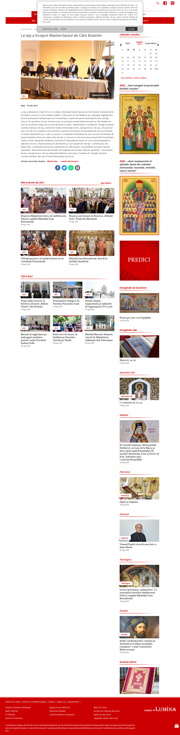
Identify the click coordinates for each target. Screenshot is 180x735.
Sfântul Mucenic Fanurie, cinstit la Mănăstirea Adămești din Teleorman (99, 337)
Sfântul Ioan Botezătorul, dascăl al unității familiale (88, 260)
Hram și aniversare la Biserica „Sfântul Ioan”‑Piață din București (91, 218)
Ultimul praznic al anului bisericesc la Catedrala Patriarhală (42, 260)
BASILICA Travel (100, 707)
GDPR (63, 29)
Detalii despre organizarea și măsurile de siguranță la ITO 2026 (98, 304)
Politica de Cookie (50, 29)
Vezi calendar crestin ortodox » (134, 78)
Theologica (125, 559)
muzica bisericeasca (69, 161)
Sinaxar (124, 414)
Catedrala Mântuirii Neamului (61, 714)
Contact (51, 701)
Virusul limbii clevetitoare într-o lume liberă (138, 546)
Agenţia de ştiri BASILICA (59, 707)
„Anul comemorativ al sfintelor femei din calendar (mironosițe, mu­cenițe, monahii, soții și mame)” (138, 166)
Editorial (124, 514)
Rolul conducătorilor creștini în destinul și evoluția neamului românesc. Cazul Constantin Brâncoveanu (137, 645)
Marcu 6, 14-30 (128, 360)
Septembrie (151, 43)
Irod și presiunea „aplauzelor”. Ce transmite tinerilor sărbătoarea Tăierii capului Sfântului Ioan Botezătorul (138, 594)
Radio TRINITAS (11, 711)
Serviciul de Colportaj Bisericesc (107, 711)
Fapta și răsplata (129, 502)
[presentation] (120, 43)
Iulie (128, 43)
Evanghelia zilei (128, 330)
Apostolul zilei (127, 372)
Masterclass (52, 161)
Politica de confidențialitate (34, 701)
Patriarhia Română (57, 711)
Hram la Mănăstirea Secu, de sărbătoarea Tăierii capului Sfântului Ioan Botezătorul (43, 219)
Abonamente (73, 701)
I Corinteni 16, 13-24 (131, 402)
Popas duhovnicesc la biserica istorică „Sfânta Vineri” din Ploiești (34, 304)
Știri (23, 96)
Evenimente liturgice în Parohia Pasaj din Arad (66, 302)
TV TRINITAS (10, 714)
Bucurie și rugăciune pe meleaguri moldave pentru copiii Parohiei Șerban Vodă (34, 339)
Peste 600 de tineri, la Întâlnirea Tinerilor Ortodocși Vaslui (65, 337)
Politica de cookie (12, 701)
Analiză (124, 610)
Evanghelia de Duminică (133, 287)
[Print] (77, 167)
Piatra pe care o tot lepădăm (135, 318)
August (139, 43)
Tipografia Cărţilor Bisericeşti (106, 718)
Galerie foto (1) (100, 95)
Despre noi (61, 701)
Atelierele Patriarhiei (102, 714)
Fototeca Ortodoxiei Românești (18, 707)
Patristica (125, 471)
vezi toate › (106, 183)
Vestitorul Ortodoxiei (14, 718)
